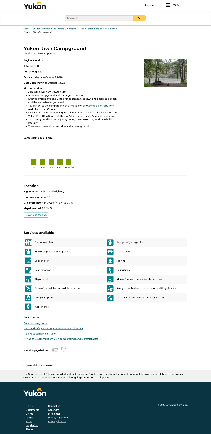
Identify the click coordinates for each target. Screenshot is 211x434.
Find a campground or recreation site (98, 28)
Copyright (53, 410)
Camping (72, 28)
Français (149, 5)
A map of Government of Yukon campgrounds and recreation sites (61, 339)
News (29, 421)
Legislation (32, 425)
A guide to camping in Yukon (40, 333)
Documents (32, 410)
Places (29, 429)
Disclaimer (54, 413)
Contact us (54, 406)
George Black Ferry (97, 105)
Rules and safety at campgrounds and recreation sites (53, 328)
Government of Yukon (177, 405)
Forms (29, 417)
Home (26, 28)
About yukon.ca (57, 421)
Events (29, 413)
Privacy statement (58, 417)
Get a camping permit (36, 323)
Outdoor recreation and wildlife (48, 28)
